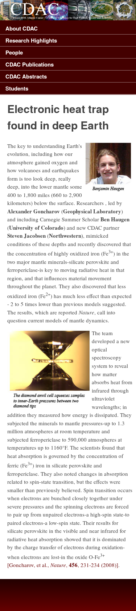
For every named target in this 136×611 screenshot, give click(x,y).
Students (16, 88)
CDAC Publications (29, 64)
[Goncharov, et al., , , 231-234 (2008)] (62, 564)
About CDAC (21, 28)
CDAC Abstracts (26, 76)
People (14, 52)
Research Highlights (31, 40)
